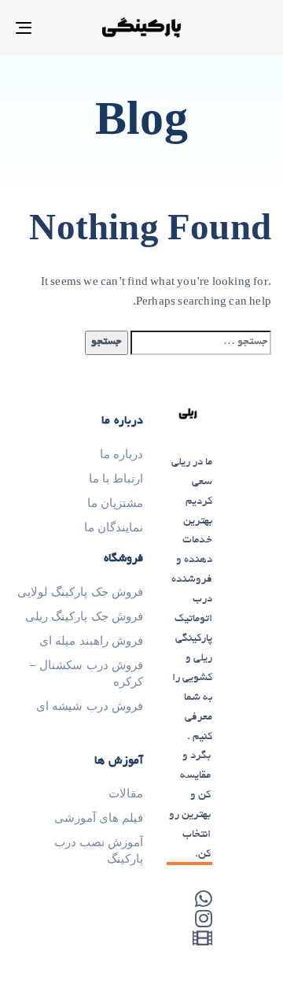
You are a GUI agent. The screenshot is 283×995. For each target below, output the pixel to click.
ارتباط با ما (116, 478)
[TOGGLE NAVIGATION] (58, 27)
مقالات (125, 793)
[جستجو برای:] (200, 343)
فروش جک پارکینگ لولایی (80, 592)
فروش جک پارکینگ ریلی (84, 616)
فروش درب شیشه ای (89, 706)
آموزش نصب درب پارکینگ (98, 850)
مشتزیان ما (115, 503)
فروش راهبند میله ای (91, 641)
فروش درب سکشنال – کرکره (86, 673)
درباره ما (121, 454)
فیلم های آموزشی (98, 818)
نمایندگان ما (113, 527)
